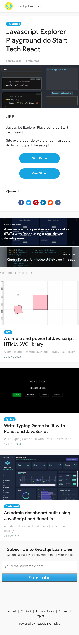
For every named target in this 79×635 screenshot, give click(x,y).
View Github (39, 173)
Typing (10, 419)
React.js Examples (29, 6)
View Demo (39, 158)
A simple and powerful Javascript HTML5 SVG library (39, 341)
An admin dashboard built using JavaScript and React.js (37, 515)
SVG (8, 332)
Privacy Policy (45, 611)
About (12, 611)
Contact (26, 611)
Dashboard (12, 506)
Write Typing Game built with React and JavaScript (34, 428)
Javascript (14, 23)
